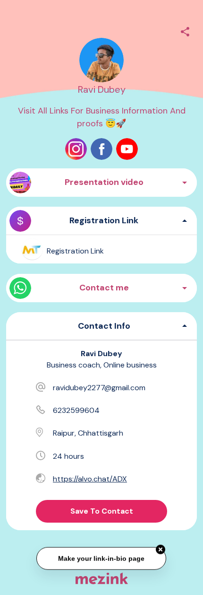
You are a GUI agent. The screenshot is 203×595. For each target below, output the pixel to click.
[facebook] (101, 149)
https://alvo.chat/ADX (90, 479)
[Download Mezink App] (102, 578)
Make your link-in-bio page (102, 558)
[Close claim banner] (161, 549)
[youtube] (127, 149)
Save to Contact (101, 511)
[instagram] (76, 149)
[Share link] (185, 30)
